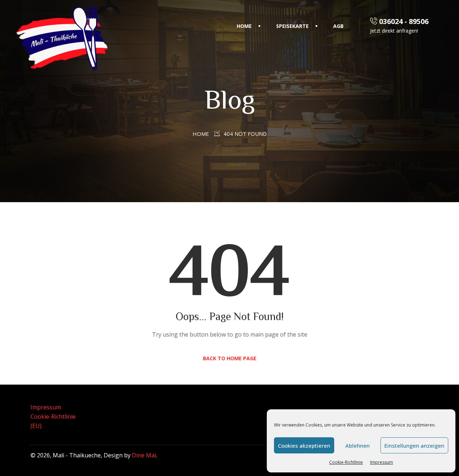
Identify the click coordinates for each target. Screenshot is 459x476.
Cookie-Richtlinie (346, 462)
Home (244, 26)
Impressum (381, 462)
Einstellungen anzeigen (414, 445)
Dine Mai (144, 455)
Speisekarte (292, 26)
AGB (338, 26)
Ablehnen (357, 445)
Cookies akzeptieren (304, 445)
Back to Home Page (229, 358)
